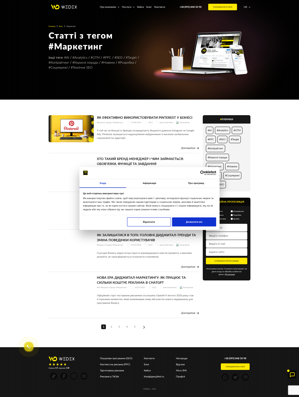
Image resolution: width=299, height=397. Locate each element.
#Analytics (79, 57)
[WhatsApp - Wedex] (225, 377)
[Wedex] (64, 6)
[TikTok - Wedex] (53, 376)
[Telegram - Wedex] (235, 377)
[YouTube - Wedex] (84, 376)
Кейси (140, 7)
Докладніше (188, 148)
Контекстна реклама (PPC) (115, 364)
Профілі (180, 376)
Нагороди (181, 358)
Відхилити (149, 222)
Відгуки (180, 364)
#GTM (95, 57)
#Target (131, 57)
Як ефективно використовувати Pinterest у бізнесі (144, 117)
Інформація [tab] (149, 183)
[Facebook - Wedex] (63, 376)
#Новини (108, 62)
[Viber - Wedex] (245, 377)
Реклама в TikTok (109, 376)
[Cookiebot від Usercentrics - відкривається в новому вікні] (202, 173)
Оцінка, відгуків (59, 368)
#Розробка (126, 62)
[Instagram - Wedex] (73, 376)
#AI (66, 57)
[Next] (144, 326)
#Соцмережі (58, 67)
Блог (149, 7)
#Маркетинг (118, 122)
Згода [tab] (103, 183)
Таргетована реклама (112, 370)
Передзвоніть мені (222, 7)
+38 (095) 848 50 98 (191, 7)
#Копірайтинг (59, 62)
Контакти (159, 7)
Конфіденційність (154, 376)
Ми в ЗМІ (181, 370)
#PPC (107, 57)
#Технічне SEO (82, 67)
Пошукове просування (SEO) (116, 358)
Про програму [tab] (196, 183)
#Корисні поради (85, 62)
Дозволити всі (194, 222)
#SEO (118, 57)
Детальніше (230, 274)
